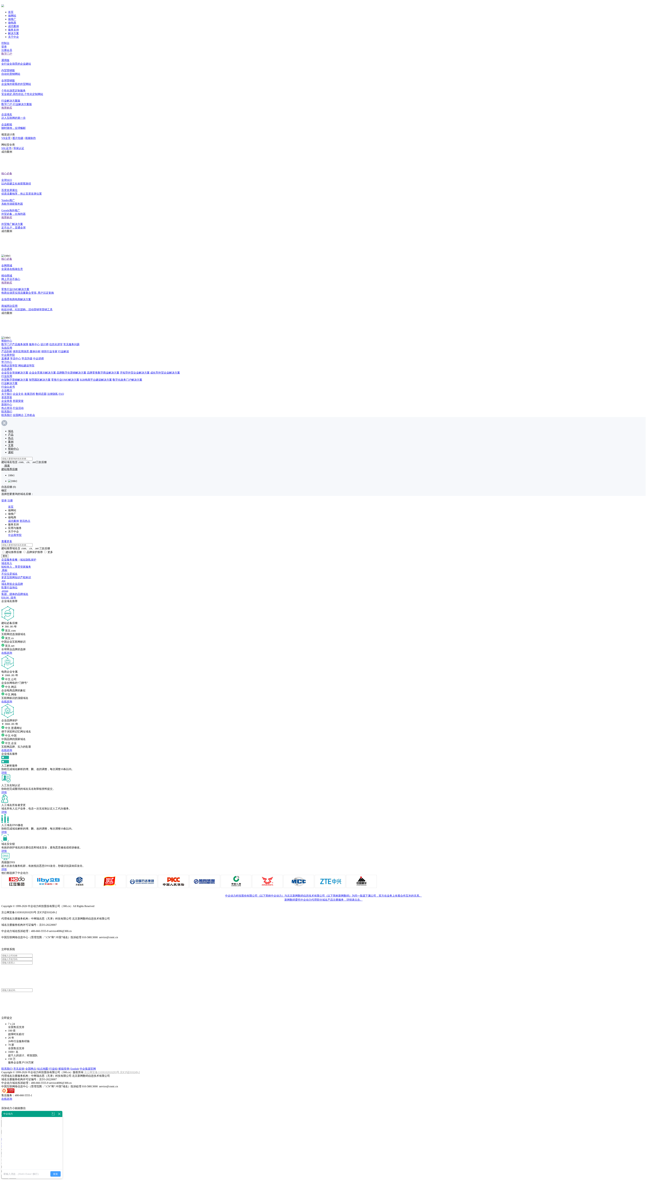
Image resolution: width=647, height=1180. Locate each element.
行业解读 (63, 351)
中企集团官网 (88, 1068)
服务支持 (13, 29)
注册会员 (6, 50)
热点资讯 (6, 408)
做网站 (12, 15)
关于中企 (13, 36)
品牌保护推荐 (35, 552)
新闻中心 (6, 404)
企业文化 (18, 393)
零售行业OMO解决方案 (65, 379)
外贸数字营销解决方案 (14, 379)
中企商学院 (8, 355)
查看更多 (6, 541)
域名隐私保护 (28, 559)
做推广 (12, 19)
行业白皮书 (8, 386)
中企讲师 (38, 358)
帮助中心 (6, 340)
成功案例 (13, 26)
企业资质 (6, 401)
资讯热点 (25, 520)
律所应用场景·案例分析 (27, 351)
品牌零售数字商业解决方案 (103, 372)
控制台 (5, 43)
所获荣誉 (18, 401)
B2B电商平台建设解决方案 (96, 379)
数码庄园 (41, 393)
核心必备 (6, 173)
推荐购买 (6, 107)
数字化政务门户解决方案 (127, 379)
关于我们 (6, 393)
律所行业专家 (49, 351)
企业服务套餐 (9, 559)
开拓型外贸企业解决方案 (135, 372)
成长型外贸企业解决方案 (165, 372)
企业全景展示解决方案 (42, 372)
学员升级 (27, 358)
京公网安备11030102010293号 (102, 1072)
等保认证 (18, 148)
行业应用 (6, 376)
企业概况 (6, 390)
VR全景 (6, 138)
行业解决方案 (9, 383)
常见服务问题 (71, 344)
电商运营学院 (9, 365)
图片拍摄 (17, 138)
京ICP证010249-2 (130, 1072)
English (74, 1068)
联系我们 (6, 411)
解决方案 (13, 33)
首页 (10, 12)
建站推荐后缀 (14, 552)
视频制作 (30, 138)
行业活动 (18, 408)
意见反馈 (18, 1068)
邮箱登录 (63, 1068)
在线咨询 (6, 652)
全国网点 (18, 415)
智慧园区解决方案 (40, 379)
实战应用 (6, 347)
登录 (4, 46)
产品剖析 (6, 351)
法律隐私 (52, 393)
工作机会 (29, 415)
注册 (10, 500)
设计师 (44, 344)
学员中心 (15, 358)
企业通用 (6, 369)
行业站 (53, 1068)
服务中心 (34, 344)
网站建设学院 (26, 365)
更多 (50, 552)
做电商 (12, 22)
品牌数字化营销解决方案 (71, 372)
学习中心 (6, 362)
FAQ (61, 393)
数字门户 (6, 53)
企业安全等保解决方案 (14, 372)
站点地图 (42, 1068)
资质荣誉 (6, 397)
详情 (4, 772)
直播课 (5, 358)
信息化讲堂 (56, 344)
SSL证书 (6, 148)
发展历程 (29, 393)
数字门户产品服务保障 (14, 344)
